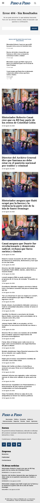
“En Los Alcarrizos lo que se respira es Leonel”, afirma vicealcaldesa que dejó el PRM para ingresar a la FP (19, 297)
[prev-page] (8, 78)
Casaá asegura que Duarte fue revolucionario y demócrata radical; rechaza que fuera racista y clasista (20, 72)
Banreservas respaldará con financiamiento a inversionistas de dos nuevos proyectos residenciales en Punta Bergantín (18, 386)
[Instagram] (9, 444)
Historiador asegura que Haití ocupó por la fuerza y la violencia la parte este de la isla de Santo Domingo (20, 63)
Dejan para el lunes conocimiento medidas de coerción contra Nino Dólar (19, 359)
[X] (14, 444)
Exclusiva (5, 489)
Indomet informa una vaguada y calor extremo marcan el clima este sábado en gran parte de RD (19, 377)
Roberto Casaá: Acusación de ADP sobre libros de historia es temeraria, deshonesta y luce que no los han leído (20, 260)
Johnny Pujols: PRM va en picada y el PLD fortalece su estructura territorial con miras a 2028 (19, 325)
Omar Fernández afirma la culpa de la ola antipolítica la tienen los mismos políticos (17, 395)
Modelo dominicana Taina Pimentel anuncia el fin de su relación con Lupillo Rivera (20, 352)
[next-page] (10, 78)
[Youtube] (19, 444)
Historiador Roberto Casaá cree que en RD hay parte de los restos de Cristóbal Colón (19, 45)
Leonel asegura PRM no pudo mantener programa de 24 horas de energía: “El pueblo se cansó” (19, 279)
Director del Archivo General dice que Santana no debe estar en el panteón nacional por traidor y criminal (18, 53)
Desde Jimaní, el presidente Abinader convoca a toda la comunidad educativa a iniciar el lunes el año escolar (20, 306)
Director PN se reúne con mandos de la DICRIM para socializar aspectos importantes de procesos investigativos (19, 334)
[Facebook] (4, 444)
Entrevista (5, 472)
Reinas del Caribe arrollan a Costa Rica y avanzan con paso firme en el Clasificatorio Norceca (18, 368)
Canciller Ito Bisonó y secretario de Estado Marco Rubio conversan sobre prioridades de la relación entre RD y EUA (19, 316)
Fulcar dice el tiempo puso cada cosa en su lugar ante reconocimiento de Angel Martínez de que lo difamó (19, 343)
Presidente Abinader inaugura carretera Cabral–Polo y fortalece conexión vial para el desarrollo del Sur (20, 288)
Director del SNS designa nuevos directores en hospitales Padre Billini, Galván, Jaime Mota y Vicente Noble (19, 269)
